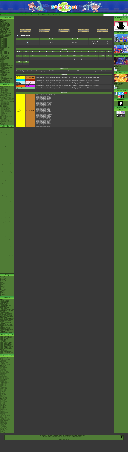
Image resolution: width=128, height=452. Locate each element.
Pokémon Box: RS (4, 233)
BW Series (2, 291)
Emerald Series (3, 287)
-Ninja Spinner (3, 407)
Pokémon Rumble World (5, 179)
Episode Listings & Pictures (6, 86)
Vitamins (52, 42)
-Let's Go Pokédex (4, 29)
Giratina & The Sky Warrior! (6, 313)
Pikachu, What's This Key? (5, 351)
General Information (4, 276)
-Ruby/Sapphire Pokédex (5, 24)
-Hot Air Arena (3, 416)
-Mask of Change (3, 423)
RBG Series (2, 282)
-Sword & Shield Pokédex (5, 30)
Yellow (1, 251)
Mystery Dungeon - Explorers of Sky (6, 217)
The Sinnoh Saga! (4, 94)
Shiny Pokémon (3, 105)
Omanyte (48, 123)
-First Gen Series (3, 397)
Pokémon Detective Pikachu (6, 332)
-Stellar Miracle (3, 421)
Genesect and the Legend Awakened (5, 321)
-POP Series (2, 404)
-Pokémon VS (3, 428)
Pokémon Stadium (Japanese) (6, 255)
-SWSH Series (3, 390)
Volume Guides (3, 281)
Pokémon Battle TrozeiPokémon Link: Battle (7, 173)
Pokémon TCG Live (4, 357)
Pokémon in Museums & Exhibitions (5, 69)
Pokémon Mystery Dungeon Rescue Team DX (6, 151)
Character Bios (3, 88)
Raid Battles (2, 363)
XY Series (2, 293)
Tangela (48, 121)
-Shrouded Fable (3, 381)
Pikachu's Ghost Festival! (5, 343)
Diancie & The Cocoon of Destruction (5, 323)
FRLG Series (3, 286)
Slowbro (48, 109)
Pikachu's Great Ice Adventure (6, 346)
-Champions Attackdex (5, 47)
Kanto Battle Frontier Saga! (5, 93)
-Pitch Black (2, 368)
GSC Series (2, 284)
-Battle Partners (3, 417)
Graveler (48, 107)
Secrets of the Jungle (4, 330)
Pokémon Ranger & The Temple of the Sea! (6, 311)
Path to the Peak (3, 113)
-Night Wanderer (3, 422)
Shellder (48, 110)
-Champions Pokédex (4, 36)
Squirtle (48, 96)
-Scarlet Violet (3, 389)
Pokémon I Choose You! (5, 327)
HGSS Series (3, 290)
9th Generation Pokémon (5, 80)
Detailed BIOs (3, 279)
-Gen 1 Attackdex (3, 38)
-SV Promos (2, 400)
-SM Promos (2, 402)
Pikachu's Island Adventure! (6, 344)
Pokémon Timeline (4, 63)
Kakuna (48, 99)
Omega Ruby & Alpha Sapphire (6, 171)
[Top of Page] (121, 437)
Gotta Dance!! (3, 341)
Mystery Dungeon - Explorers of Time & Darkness (6, 221)
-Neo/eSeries (3, 396)
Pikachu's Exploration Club (5, 345)
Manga (7, 275)
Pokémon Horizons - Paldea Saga (7, 101)
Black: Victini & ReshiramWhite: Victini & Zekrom (6, 317)
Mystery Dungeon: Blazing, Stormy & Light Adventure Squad (7, 213)
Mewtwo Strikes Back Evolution (6, 329)
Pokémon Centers (4, 64)
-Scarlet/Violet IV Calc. (5, 57)
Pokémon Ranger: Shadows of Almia (6, 219)
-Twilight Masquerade (4, 382)
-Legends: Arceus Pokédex (5, 32)
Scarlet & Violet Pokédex (40, 15)
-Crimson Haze (3, 424)
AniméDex (2, 87)
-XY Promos (2, 403)
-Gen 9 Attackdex (3, 46)
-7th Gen (2, 62)
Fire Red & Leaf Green (5, 227)
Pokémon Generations (4, 107)
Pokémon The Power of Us (5, 328)
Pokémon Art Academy (5, 175)
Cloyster (48, 111)
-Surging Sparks (3, 379)
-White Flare (2, 375)
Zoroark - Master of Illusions (6, 315)
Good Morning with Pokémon (6, 116)
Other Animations (3, 117)
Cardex (1, 54)
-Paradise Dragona (4, 420)
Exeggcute (49, 114)
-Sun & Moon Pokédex (4, 28)
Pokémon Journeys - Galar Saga (7, 98)
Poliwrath (48, 104)
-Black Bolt (2, 374)
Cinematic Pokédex (4, 55)
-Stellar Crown (3, 380)
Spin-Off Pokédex (3, 51)
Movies (7, 297)
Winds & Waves (3, 129)
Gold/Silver (2, 243)
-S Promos (2, 431)
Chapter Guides (3, 280)
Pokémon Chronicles (4, 102)
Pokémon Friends (3, 135)
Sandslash (49, 102)
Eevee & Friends (3, 350)
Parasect (48, 103)
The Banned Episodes (4, 104)
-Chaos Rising (3, 369)
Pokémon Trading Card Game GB (7, 257)
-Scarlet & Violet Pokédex (5, 34)
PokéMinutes (3, 114)
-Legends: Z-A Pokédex (5, 35)
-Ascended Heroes (4, 371)
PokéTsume (2, 124)
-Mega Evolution (3, 373)
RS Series (2, 285)
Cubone (48, 115)
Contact (18, 15)
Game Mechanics (3, 56)
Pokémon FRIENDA (4, 273)
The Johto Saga (3, 91)
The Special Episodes (4, 103)
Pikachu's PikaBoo (4, 339)
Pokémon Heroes (3, 306)
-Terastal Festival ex (4, 418)
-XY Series (2, 392)
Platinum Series (3, 289)
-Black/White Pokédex (4, 26)
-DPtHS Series (3, 394)
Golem (48, 108)
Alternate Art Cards (4, 362)
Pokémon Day (3, 71)
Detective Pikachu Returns (5, 141)
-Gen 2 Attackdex (3, 39)
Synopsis (117, 86)
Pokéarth (61, 15)
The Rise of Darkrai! (4, 312)
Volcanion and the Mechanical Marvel (6, 326)
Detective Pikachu (4, 183)
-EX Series (2, 395)
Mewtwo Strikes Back (4, 301)
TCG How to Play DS (4, 203)
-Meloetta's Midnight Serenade (6, 319)
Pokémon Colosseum (4, 229)
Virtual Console (3, 263)
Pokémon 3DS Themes (5, 265)
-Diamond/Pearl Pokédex (5, 25)
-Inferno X (2, 410)
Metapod (48, 98)
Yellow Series (3, 283)
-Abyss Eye (2, 406)
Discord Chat (3, 77)
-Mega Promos (3, 399)
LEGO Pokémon (3, 73)
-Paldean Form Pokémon (5, 82)
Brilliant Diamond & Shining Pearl (7, 145)
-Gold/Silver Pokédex (4, 23)
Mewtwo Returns (3, 304)
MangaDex (2, 277)
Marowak (48, 116)
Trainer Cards (3, 360)
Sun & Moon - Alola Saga (5, 97)
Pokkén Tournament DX (5, 165)
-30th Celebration (3, 367)
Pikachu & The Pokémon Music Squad (6, 353)
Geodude (48, 105)
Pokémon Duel (3, 185)
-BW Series (2, 393)
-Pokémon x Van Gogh (4, 70)
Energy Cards (3, 361)
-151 (1, 386)
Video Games (7, 126)
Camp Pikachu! (3, 340)
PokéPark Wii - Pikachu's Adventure (5, 215)
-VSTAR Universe (3, 427)
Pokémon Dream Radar (5, 191)
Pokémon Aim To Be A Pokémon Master (7, 100)
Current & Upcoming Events (6, 78)
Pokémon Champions (4, 133)
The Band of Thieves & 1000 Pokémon (6, 177)
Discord (24, 15)
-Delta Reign (2, 366)
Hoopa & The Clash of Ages (6, 324)
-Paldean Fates (3, 384)
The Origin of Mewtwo (4, 300)
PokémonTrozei (3, 237)
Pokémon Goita (3, 271)
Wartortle (48, 97)
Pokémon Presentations (5, 72)
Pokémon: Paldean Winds (5, 111)
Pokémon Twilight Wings (5, 108)
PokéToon (2, 112)
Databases (7, 17)
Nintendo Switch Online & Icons (6, 269)
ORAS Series (3, 294)
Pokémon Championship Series (6, 65)
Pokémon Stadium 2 (4, 245)
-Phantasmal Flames (4, 372)
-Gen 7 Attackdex (3, 44)
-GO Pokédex (3, 33)
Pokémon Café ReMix (4, 137)
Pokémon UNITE (3, 139)
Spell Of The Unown (4, 303)
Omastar (48, 125)
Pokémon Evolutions (4, 109)
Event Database (3, 79)
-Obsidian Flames (3, 387)
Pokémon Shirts (3, 74)
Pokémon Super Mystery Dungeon (5, 181)
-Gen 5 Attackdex (3, 42)
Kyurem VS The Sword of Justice (7, 318)
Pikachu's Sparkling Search (5, 347)
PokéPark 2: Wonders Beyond (6, 197)
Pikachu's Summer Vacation (6, 336)
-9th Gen (2, 60)
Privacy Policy (68, 435)
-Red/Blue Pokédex (4, 22)
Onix (47, 113)
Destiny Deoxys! (3, 308)
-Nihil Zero (2, 408)
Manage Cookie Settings (79, 435)
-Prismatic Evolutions (4, 378)
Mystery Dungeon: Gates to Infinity (6, 195)
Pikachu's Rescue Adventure (6, 337)
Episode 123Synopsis (117, 67)
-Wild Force (2, 425)
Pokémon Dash (3, 231)
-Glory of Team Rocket (5, 415)
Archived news (3, 20)
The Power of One (4, 302)
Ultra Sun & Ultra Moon (5, 159)
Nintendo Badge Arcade (5, 187)
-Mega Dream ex (3, 409)
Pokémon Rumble (4, 211)
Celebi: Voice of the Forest (5, 305)
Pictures (118, 70)
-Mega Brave (2, 411)
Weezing (48, 119)
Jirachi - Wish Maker (4, 307)
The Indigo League (4, 89)
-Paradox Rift (3, 385)
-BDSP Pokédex (3, 31)
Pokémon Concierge (4, 119)
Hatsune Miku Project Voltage (6, 67)
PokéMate (2, 241)
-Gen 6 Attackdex (3, 43)
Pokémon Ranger (3, 235)
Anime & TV (7, 84)
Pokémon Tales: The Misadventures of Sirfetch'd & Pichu (6, 121)
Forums (14, 15)
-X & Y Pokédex (3, 27)
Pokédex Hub (30, 15)
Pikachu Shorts (7, 334)
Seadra (48, 122)
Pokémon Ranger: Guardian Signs (6, 209)
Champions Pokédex (53, 15)
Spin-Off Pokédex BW (4, 53)
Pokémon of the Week (4, 58)
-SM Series (2, 391)
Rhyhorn (48, 120)
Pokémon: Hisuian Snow (5, 110)
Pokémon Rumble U (4, 193)
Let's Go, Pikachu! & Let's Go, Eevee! (6, 161)
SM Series (2, 295)
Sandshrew (49, 101)
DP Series (2, 288)
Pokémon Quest (3, 167)
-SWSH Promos (3, 401)
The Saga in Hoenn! (4, 92)
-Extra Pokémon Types (5, 359)
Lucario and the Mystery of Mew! (7, 309)
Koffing (48, 117)
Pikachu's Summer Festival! (6, 342)
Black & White (3, 189)
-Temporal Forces (3, 383)
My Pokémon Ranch (4, 223)
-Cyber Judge (3, 426)
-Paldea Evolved (3, 388)
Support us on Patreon (63, 439)
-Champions (2, 59)
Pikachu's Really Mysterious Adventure (6, 349)
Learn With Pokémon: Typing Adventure (6, 201)
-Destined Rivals (3, 376)
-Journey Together (4, 377)
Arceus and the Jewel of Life (6, 314)
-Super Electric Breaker (5, 419)
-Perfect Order (3, 370)
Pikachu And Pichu (4, 338)
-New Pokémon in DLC (5, 81)
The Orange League (4, 90)
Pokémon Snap (3, 253)
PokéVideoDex (3, 115)
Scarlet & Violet (3, 131)
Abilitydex (2, 50)
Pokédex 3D (2, 199)
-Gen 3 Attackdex (3, 40)
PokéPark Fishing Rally (5, 239)
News (1, 19)
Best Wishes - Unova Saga (5, 95)
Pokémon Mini (3, 247)
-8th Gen (2, 61)
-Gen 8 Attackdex (3, 45)
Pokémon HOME (3, 147)
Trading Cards (7, 355)
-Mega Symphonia (4, 412)
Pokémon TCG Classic (5, 364)
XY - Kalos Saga (3, 96)
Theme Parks (3, 75)
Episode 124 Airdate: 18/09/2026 (119, 83)
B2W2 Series (3, 292)
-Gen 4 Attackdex (3, 41)
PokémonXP (2, 66)
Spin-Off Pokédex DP (4, 52)
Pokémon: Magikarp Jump (5, 163)
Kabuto (48, 126)
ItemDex (2, 48)
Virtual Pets (2, 267)
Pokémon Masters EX (4, 149)
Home (9, 15)
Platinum (2, 207)
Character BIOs (3, 278)
